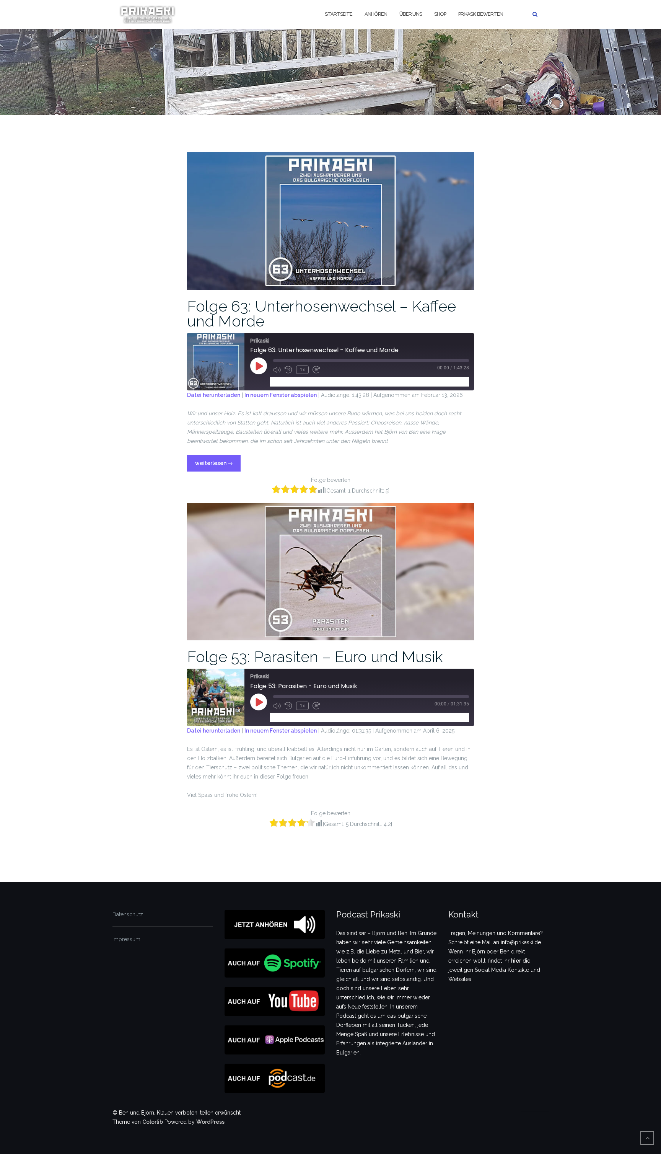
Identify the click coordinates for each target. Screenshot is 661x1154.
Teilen (317, 381)
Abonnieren (287, 381)
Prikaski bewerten (480, 14)
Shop (440, 14)
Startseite (338, 14)
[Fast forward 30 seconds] (316, 370)
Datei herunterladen (213, 395)
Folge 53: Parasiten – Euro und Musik (315, 657)
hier (516, 961)
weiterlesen (218, 460)
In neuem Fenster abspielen (280, 395)
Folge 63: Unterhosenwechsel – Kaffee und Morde (321, 313)
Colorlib (152, 1122)
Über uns (410, 14)
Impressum (126, 939)
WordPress (210, 1122)
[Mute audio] (277, 369)
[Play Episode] (258, 365)
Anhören (376, 14)
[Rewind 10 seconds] (288, 370)
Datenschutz (127, 914)
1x (302, 369)
